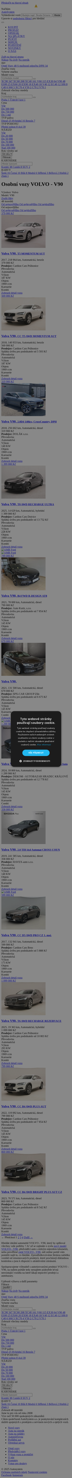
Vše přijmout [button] (36, 752)
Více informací (44, 744)
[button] (36, 761)
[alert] (36, 739)
